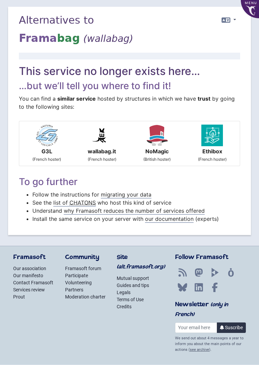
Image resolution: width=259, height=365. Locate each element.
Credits (124, 306)
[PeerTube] (214, 276)
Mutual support (133, 278)
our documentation (169, 218)
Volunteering (78, 282)
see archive (199, 349)
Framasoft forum (83, 268)
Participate (76, 275)
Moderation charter (85, 296)
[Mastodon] (198, 276)
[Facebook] (214, 291)
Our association (29, 268)
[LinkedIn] (198, 291)
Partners (74, 289)
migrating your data (126, 194)
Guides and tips (133, 285)
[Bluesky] (182, 291)
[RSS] (182, 276)
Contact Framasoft (33, 282)
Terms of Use (130, 299)
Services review (29, 289)
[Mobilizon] (231, 276)
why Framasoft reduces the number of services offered (134, 210)
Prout (19, 296)
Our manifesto (28, 275)
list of (74, 202)
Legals (124, 292)
